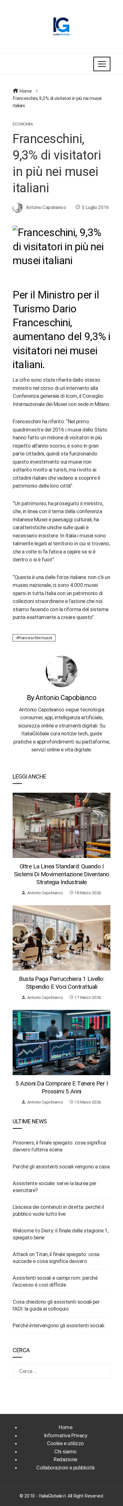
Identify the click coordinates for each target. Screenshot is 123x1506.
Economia (23, 124)
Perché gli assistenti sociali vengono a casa (61, 1166)
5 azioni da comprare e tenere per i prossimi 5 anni (61, 1087)
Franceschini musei (35, 637)
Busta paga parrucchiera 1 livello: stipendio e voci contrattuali (61, 982)
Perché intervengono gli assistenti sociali (58, 1325)
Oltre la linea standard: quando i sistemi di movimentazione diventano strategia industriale (61, 874)
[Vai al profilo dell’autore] (61, 671)
